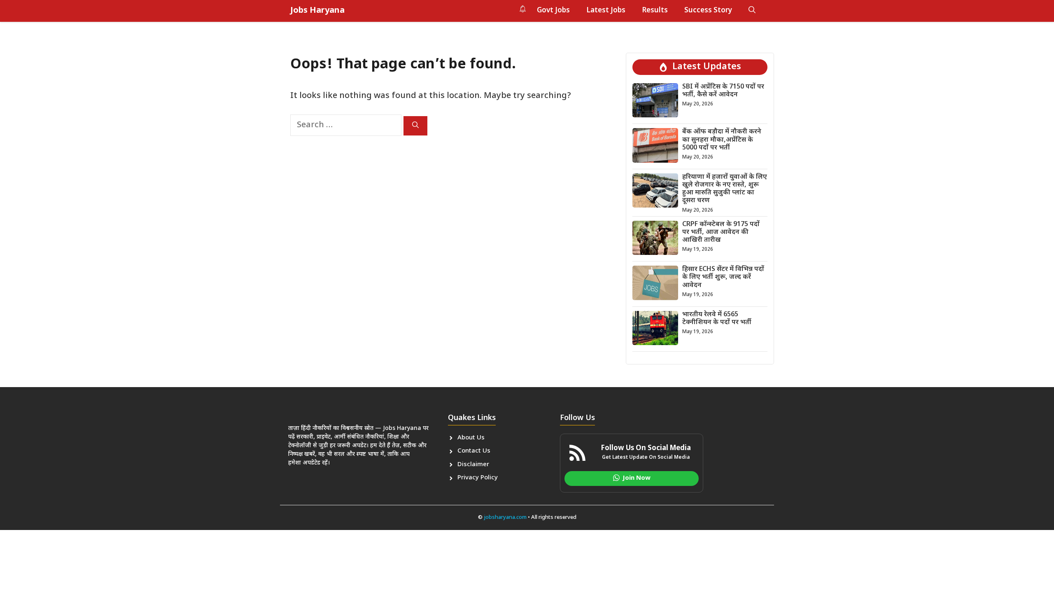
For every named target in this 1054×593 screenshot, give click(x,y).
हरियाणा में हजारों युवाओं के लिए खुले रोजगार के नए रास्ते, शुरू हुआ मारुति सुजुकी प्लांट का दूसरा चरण (724, 189)
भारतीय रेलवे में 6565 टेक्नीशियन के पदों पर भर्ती (716, 319)
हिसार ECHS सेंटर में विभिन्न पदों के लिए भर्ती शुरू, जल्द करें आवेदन (723, 277)
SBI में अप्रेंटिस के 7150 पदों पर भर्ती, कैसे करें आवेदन (723, 91)
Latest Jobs (605, 10)
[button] (752, 10)
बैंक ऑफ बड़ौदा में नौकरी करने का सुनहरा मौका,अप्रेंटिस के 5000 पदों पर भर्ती (721, 140)
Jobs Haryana (317, 10)
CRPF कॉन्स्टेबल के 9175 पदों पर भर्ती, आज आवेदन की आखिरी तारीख (721, 232)
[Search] (415, 125)
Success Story (708, 10)
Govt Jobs (553, 10)
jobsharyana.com (505, 517)
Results (655, 10)
